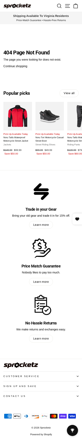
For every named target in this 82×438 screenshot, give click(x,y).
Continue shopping (15, 66)
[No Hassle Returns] (41, 305)
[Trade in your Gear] (41, 191)
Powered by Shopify (41, 434)
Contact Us (14, 396)
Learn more (41, 224)
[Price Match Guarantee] (41, 248)
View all (69, 93)
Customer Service (21, 376)
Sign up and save (20, 386)
